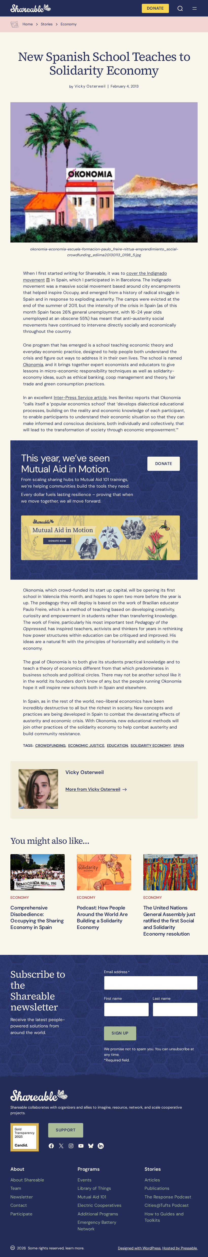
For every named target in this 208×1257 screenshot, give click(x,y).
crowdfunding (50, 745)
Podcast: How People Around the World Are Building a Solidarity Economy (102, 918)
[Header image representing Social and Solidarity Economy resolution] (170, 872)
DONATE (155, 8)
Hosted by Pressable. (180, 1248)
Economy (19, 897)
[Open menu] (195, 8)
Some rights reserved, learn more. (56, 1248)
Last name (161, 998)
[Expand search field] (180, 8)
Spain (179, 745)
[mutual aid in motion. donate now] (100, 537)
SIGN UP (120, 1033)
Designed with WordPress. (139, 1248)
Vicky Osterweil (90, 86)
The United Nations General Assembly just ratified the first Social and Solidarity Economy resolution (169, 921)
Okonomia (33, 364)
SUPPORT (65, 1130)
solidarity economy (151, 745)
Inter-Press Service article (80, 397)
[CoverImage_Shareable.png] (104, 872)
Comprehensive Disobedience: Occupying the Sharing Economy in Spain (37, 918)
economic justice (86, 745)
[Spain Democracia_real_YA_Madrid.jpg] (37, 872)
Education (117, 745)
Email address (117, 972)
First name (113, 998)
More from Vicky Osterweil (92, 789)
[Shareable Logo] (30, 8)
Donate (163, 463)
